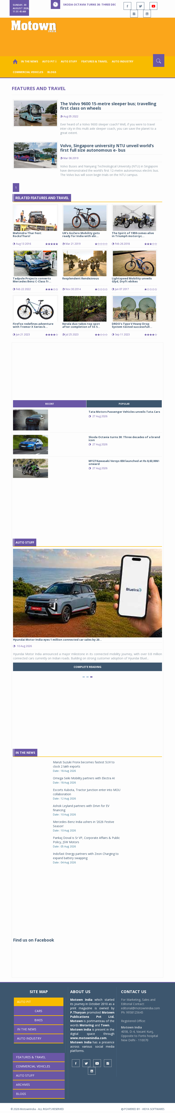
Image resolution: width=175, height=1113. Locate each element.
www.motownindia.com (88, 1038)
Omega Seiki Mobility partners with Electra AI (84, 778)
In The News (25, 753)
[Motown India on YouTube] (153, 6)
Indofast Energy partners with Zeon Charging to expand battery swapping (86, 856)
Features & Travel (94, 61)
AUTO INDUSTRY (122, 61)
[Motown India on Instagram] (134, 13)
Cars (38, 1011)
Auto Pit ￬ (49, 61)
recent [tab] (49, 403)
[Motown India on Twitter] (140, 6)
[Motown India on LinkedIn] (147, 13)
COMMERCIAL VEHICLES (28, 72)
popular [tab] (124, 403)
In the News (29, 61)
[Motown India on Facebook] (127, 6)
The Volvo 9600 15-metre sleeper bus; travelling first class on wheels (108, 106)
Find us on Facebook (33, 940)
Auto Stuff (69, 61)
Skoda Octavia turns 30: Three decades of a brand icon (106, 4)
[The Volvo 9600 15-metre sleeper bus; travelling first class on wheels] (35, 113)
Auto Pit (24, 1002)
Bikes (38, 1020)
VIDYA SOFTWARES (153, 1109)
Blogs (51, 72)
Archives (23, 1085)
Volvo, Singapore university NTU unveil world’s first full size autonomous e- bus (107, 148)
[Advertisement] (88, 42)
